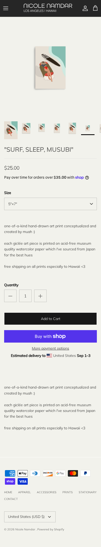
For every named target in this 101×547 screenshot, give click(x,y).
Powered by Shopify (50, 529)
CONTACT (11, 499)
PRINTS (67, 492)
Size (7, 192)
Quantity (11, 285)
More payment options (50, 348)
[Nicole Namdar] (48, 8)
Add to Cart (50, 318)
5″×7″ (12, 204)
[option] (50, 67)
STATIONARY (88, 492)
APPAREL (24, 492)
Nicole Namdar (25, 529)
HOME (8, 492)
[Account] (84, 8)
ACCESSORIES (46, 492)
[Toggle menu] (5, 8)
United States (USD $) (26, 516)
